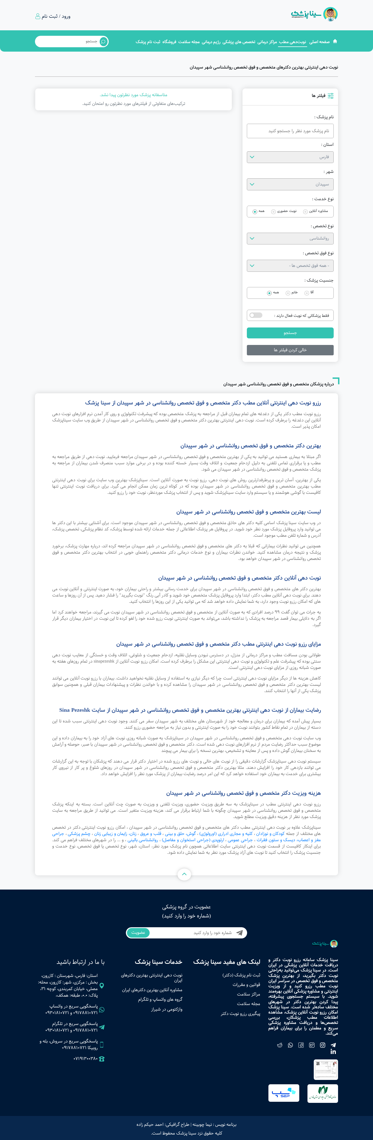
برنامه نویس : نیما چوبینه (214, 1124)
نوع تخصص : (322, 226)
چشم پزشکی (79, 833)
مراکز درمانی (267, 42)
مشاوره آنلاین (318, 211)
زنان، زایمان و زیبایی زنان (115, 833)
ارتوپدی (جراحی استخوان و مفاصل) (193, 840)
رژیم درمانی (211, 42)
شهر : (329, 172)
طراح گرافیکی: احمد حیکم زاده (163, 1124)
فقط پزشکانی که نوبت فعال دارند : (301, 316)
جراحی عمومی (240, 840)
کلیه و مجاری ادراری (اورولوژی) (226, 833)
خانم (295, 292)
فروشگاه (169, 42)
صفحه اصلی (319, 42)
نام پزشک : (324, 117)
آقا (312, 292)
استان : (327, 145)
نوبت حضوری (287, 211)
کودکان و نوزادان (270, 833)
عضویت (138, 932)
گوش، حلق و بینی (180, 833)
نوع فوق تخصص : (318, 253)
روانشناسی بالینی (143, 840)
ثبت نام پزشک (148, 42)
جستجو (290, 332)
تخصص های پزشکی (239, 42)
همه (262, 211)
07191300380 (85, 1059)
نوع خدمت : (323, 199)
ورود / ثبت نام (56, 16)
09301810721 (57, 1012)
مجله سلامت (189, 42)
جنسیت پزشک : (319, 280)
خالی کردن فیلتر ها (290, 350)
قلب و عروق (150, 833)
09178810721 (85, 1012)
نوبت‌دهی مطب (292, 42)
